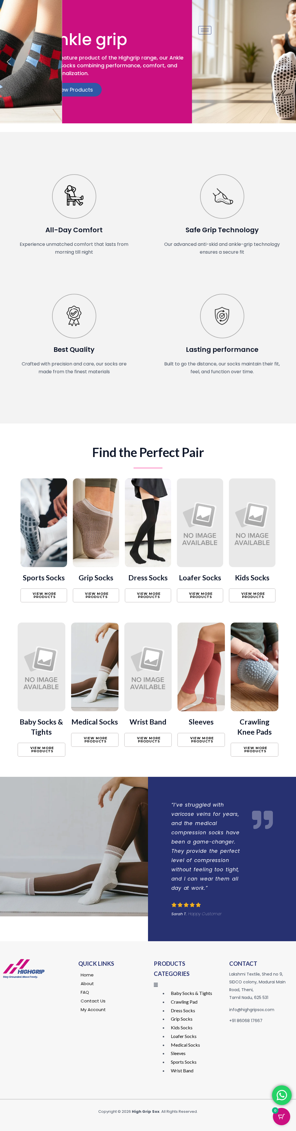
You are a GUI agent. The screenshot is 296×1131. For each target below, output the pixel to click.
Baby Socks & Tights (191, 993)
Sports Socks (44, 577)
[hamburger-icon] (204, 30)
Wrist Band (148, 721)
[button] (8, 61)
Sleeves (201, 721)
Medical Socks (94, 721)
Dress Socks (148, 577)
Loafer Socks (200, 577)
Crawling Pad (184, 1001)
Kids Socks (252, 577)
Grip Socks (96, 577)
